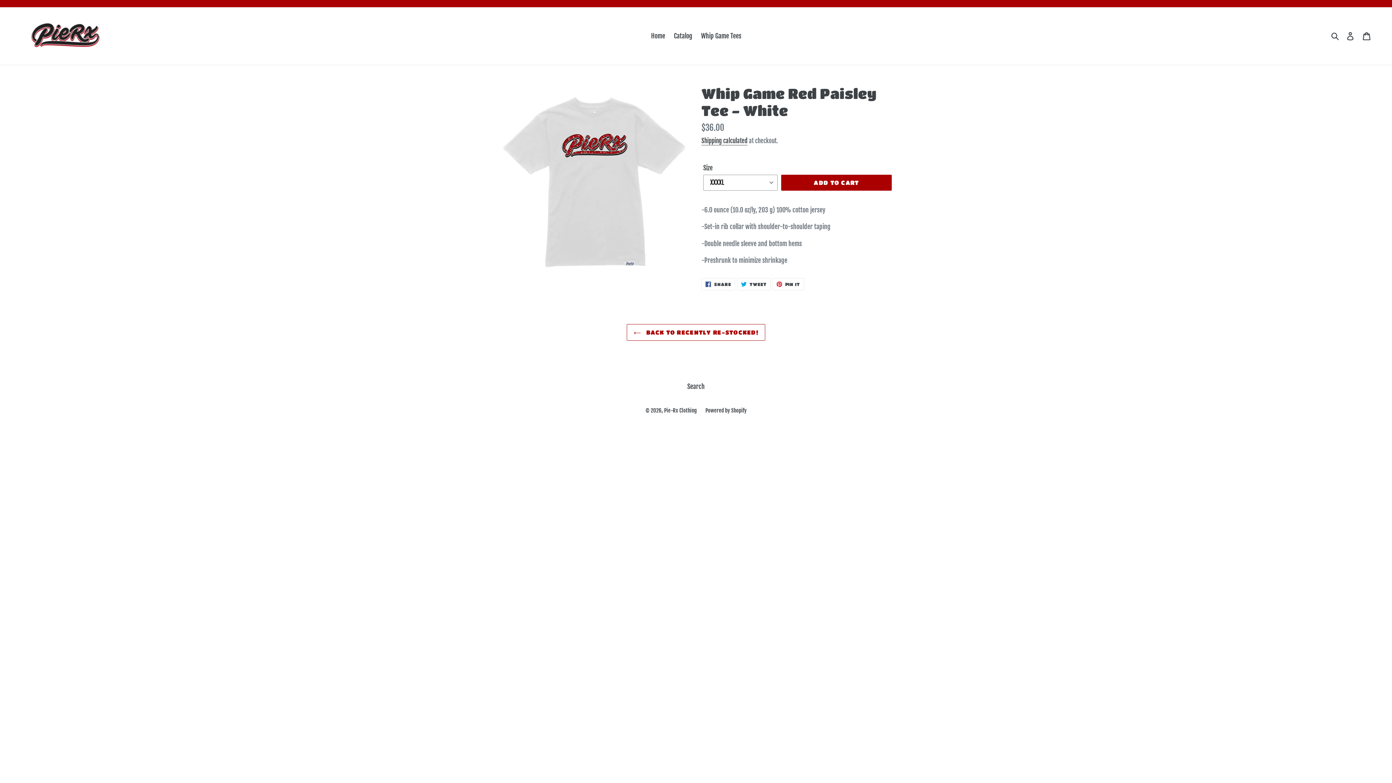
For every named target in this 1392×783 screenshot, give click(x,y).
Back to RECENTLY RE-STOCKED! (701, 332)
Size (708, 168)
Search (696, 386)
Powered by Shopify (726, 410)
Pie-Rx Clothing (680, 410)
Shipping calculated (724, 141)
